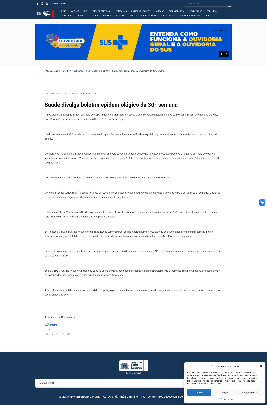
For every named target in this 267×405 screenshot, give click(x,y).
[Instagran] (42, 3)
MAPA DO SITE (46, 383)
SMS (94, 94)
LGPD (220, 399)
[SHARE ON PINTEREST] (63, 334)
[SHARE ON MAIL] (68, 334)
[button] (260, 366)
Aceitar (199, 392)
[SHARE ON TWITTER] (47, 334)
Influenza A (87, 94)
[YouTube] (47, 3)
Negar (225, 392)
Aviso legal (228, 399)
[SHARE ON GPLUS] (57, 334)
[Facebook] (37, 3)
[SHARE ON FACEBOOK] (52, 334)
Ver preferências (250, 392)
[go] (229, 3)
